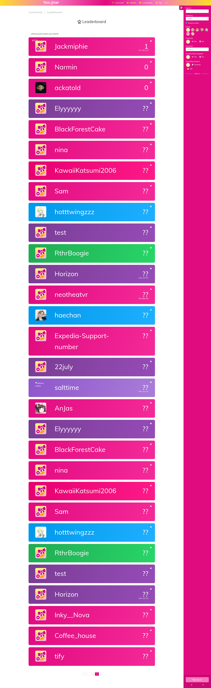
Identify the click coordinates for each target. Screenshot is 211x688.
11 (93, 674)
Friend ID (189, 38)
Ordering (189, 15)
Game (188, 27)
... (89, 674)
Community (36, 12)
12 (97, 674)
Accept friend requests (194, 54)
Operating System (193, 61)
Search (188, 8)
